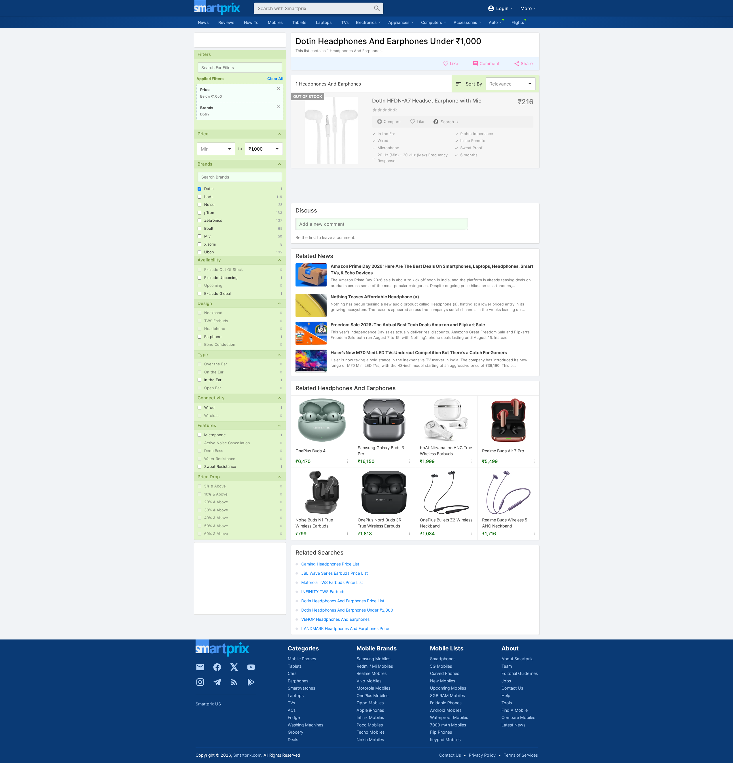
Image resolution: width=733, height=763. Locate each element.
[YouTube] (251, 667)
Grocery (295, 732)
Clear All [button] (275, 78)
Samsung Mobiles (373, 658)
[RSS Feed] (234, 682)
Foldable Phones (445, 702)
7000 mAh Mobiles (448, 724)
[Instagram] (200, 682)
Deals (293, 739)
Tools (506, 702)
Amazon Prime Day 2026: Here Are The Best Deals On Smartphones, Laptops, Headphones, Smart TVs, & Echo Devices (432, 269)
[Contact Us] (200, 667)
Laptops (324, 22)
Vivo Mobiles (369, 680)
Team (506, 666)
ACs (292, 710)
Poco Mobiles (370, 724)
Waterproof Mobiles (449, 717)
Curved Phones (444, 673)
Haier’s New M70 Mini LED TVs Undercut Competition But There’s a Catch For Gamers (419, 352)
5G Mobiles (441, 666)
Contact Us (512, 688)
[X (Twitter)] (234, 667)
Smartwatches (301, 688)
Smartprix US (208, 703)
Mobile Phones (302, 658)
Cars (292, 673)
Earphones (298, 680)
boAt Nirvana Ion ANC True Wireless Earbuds (446, 451)
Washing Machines (305, 724)
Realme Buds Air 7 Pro (503, 451)
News (203, 22)
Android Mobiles (445, 710)
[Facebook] (217, 667)
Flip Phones (441, 732)
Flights (518, 22)
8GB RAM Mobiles (447, 695)
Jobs (506, 680)
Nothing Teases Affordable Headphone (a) (375, 296)
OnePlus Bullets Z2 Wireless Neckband (446, 523)
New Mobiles (442, 680)
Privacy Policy (482, 755)
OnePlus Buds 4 (310, 451)
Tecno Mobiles (371, 732)
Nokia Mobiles (370, 739)
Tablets (299, 22)
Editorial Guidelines (519, 673)
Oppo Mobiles (370, 702)
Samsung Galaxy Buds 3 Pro (381, 451)
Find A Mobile (514, 710)
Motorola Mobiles (373, 688)
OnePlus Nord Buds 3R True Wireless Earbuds (379, 523)
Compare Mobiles (518, 717)
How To (251, 22)
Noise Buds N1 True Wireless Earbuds (314, 523)
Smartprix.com (247, 755)
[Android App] (251, 682)
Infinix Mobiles (370, 717)
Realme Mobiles (372, 673)
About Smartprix (517, 658)
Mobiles (275, 22)
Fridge (294, 717)
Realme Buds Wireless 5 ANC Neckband (504, 523)
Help (505, 695)
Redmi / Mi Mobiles (375, 666)
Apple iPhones (370, 710)
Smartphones (442, 658)
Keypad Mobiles (445, 739)
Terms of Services (521, 755)
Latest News (513, 724)
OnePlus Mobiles (372, 695)
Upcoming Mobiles (448, 688)
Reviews (226, 22)
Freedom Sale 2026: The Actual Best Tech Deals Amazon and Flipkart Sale (408, 324)
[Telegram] (217, 682)
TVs (345, 22)
